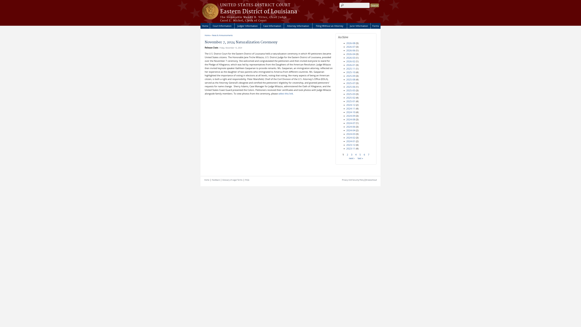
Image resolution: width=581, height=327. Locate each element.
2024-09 (350, 115)
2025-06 (350, 86)
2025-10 (350, 72)
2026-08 (350, 43)
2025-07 (350, 83)
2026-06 (350, 50)
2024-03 (350, 133)
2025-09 (350, 75)
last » (360, 158)
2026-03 (350, 57)
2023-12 (350, 144)
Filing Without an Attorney (329, 25)
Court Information (222, 25)
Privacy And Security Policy (353, 180)
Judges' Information (247, 25)
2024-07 (350, 123)
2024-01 (350, 141)
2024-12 (350, 104)
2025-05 (350, 90)
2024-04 (350, 130)
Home (205, 25)
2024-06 (350, 126)
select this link (285, 93)
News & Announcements (222, 35)
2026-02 (350, 61)
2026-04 (350, 54)
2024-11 (350, 108)
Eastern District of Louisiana (258, 11)
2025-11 (350, 68)
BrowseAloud (371, 180)
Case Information (272, 25)
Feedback (216, 180)
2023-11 (350, 148)
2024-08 (350, 119)
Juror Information (359, 25)
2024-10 (350, 112)
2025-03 (350, 94)
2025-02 (350, 97)
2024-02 (350, 137)
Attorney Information (298, 25)
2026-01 (350, 64)
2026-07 (350, 46)
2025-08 (350, 79)
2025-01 (350, 101)
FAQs (247, 180)
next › (352, 158)
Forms (375, 25)
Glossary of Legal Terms (232, 180)
